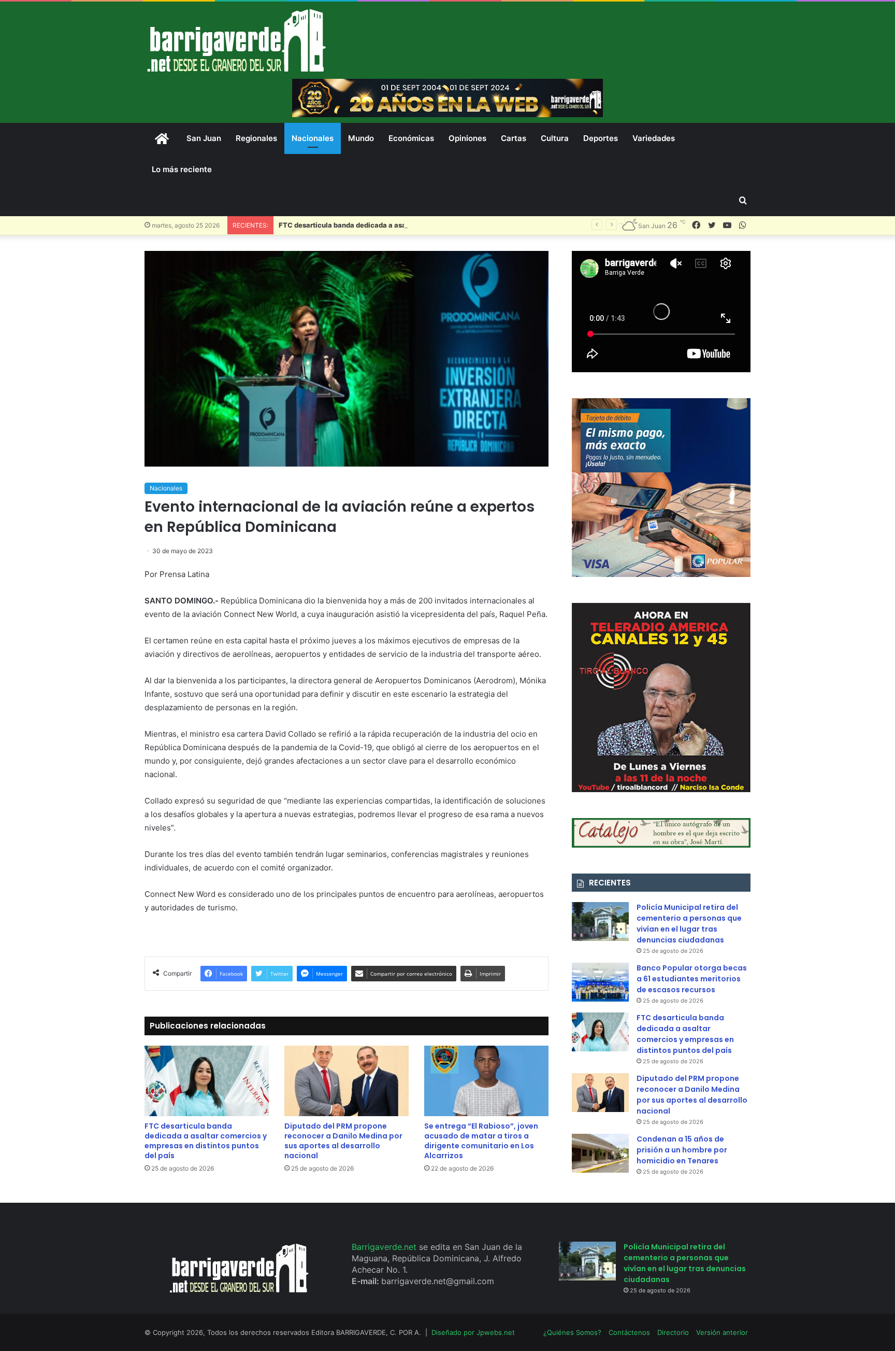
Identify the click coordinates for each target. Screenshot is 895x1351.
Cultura (555, 138)
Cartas (513, 138)
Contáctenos (629, 1332)
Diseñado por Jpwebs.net (473, 1332)
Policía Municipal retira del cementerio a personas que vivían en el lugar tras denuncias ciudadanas (689, 923)
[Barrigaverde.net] (236, 40)
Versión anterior (722, 1332)
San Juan (203, 138)
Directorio (673, 1332)
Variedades (653, 138)
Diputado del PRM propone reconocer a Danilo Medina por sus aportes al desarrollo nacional (343, 1141)
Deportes (600, 138)
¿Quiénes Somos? (572, 1332)
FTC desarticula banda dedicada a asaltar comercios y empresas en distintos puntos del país (432, 225)
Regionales (256, 138)
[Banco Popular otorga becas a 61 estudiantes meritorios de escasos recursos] (600, 982)
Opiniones (467, 138)
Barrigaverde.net (385, 1247)
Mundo (361, 138)
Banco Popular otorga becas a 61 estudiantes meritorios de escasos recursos (692, 979)
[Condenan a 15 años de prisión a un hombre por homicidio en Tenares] (600, 1153)
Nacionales (313, 138)
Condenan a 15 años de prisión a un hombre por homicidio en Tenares (682, 1150)
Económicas (411, 138)
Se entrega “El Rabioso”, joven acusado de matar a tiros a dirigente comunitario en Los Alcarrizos (481, 1141)
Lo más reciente (182, 169)
